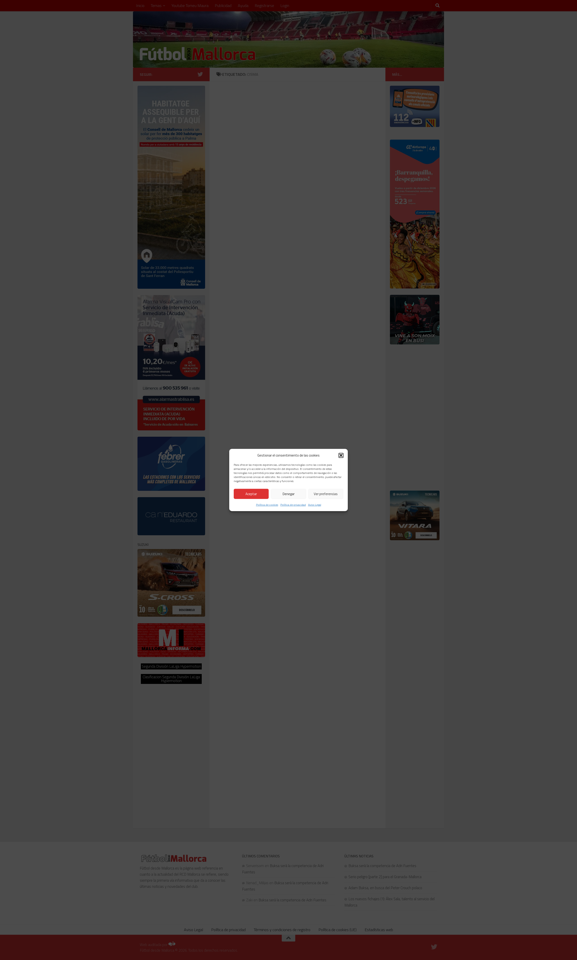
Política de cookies (267, 505)
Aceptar (251, 493)
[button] (341, 455)
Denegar (289, 493)
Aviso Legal (314, 505)
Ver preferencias (326, 493)
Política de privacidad (293, 505)
